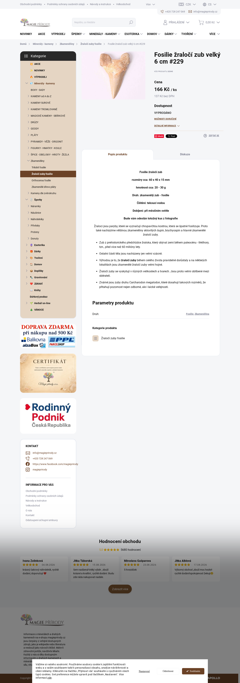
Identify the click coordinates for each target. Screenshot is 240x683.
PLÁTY (34, 135)
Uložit (160, 136)
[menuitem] (27, 34)
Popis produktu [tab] (117, 154)
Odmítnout (168, 671)
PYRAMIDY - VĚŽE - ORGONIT (47, 141)
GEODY (35, 128)
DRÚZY (34, 122)
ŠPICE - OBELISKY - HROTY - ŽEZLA (50, 154)
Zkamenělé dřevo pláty (44, 187)
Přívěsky (35, 225)
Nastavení (144, 671)
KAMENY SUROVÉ (40, 102)
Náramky (36, 206)
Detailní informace (165, 126)
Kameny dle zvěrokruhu (43, 193)
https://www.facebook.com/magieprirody (55, 464)
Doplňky (38, 270)
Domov (38, 264)
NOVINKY (39, 70)
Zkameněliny (37, 161)
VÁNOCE (39, 309)
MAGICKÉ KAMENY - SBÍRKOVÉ (48, 115)
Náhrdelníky (37, 219)
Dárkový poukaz (38, 296)
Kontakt (30, 515)
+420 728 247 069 (43, 458)
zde (49, 677)
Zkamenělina (202, 314)
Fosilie (190, 314)
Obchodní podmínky (31, 4)
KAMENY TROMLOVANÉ (44, 109)
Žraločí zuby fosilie (42, 174)
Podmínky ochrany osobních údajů (66, 4)
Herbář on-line (42, 303)
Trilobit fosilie (39, 167)
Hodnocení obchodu (120, 541)
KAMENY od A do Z (41, 96)
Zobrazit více (120, 589)
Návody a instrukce (100, 4)
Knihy (37, 290)
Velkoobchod (123, 4)
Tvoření (38, 257)
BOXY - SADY (38, 90)
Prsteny (35, 232)
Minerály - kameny (44, 83)
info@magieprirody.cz (45, 452)
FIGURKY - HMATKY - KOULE (46, 148)
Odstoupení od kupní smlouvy (42, 520)
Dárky (37, 251)
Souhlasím (195, 671)
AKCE (37, 64)
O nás (29, 510)
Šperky (38, 199)
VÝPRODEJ (40, 77)
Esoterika (39, 245)
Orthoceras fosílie (41, 180)
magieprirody (40, 469)
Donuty (35, 238)
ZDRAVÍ (38, 283)
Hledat (131, 22)
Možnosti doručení (165, 119)
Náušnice (36, 212)
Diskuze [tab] (185, 154)
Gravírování (40, 277)
